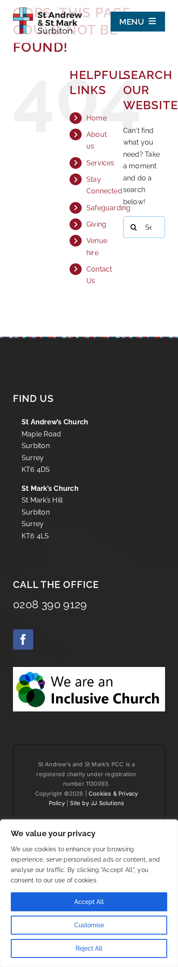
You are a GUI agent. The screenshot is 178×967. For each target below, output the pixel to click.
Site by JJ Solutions (97, 803)
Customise (89, 925)
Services (100, 163)
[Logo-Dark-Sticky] (47, 7)
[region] (89, 893)
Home (96, 118)
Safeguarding (108, 208)
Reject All (89, 948)
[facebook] (23, 639)
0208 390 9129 (50, 604)
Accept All (89, 901)
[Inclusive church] (89, 670)
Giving (96, 224)
